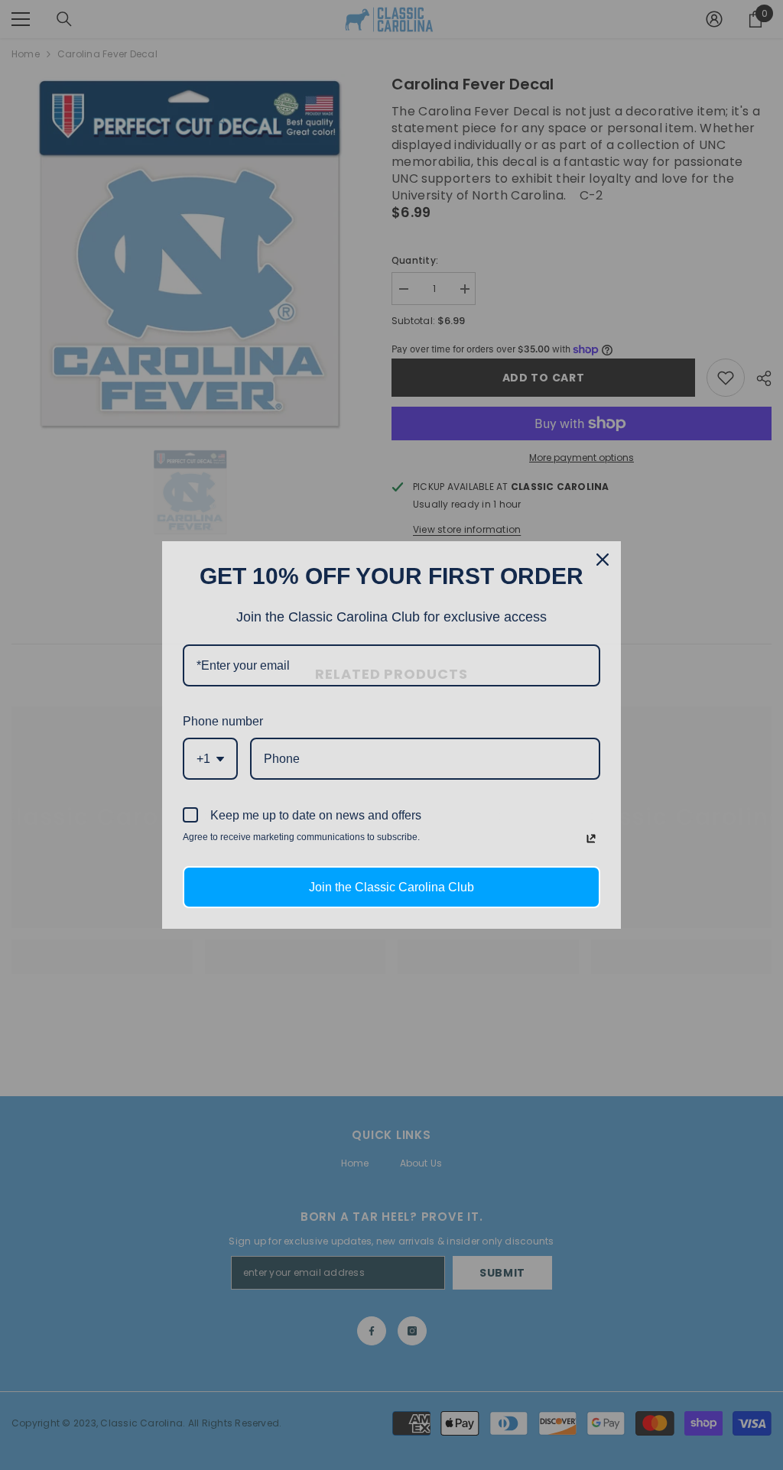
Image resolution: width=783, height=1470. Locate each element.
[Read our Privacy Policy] (591, 838)
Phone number (223, 721)
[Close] (602, 559)
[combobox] (210, 759)
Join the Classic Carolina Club (391, 887)
